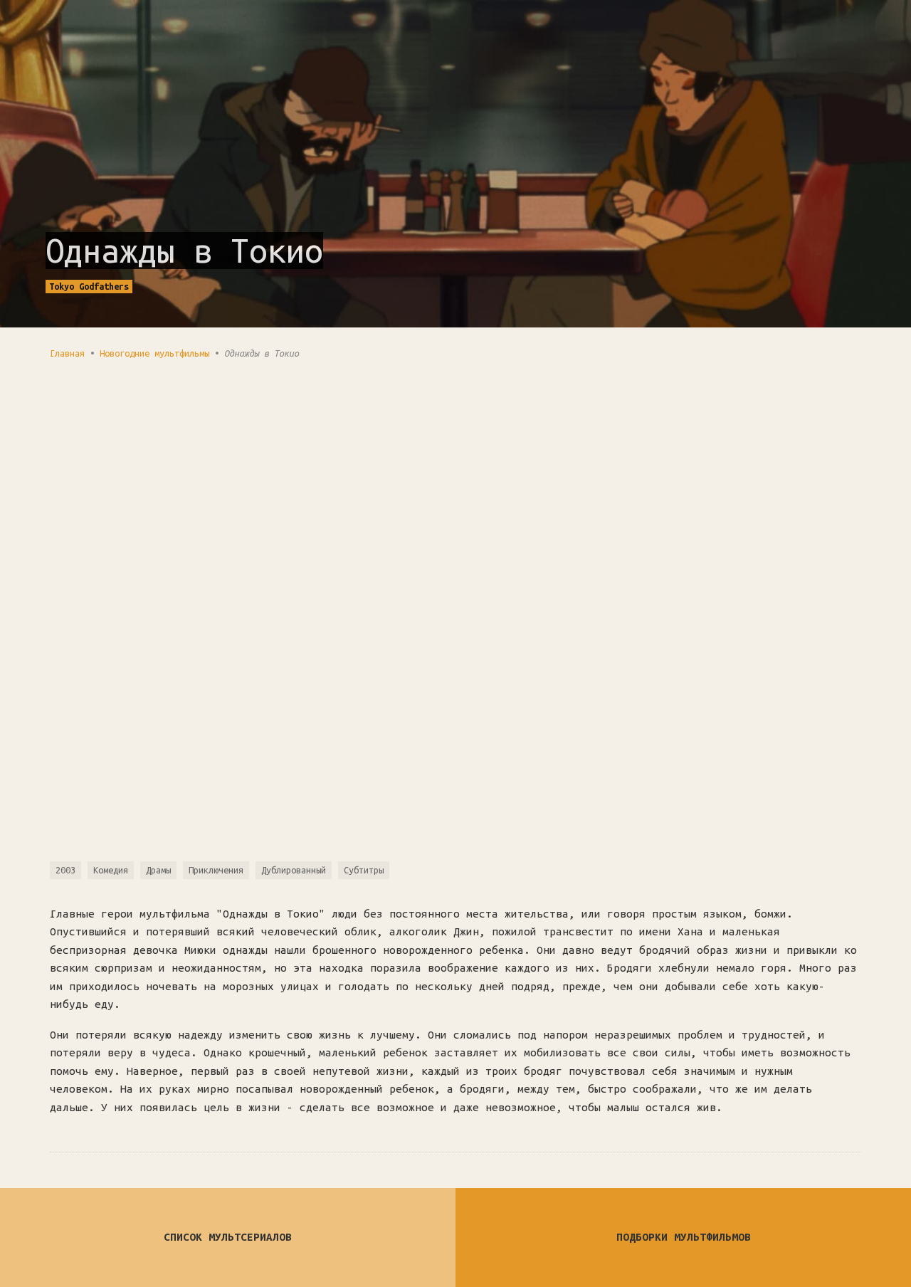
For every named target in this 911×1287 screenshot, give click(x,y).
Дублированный (293, 870)
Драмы (158, 870)
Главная (67, 353)
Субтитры (364, 870)
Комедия (110, 870)
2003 (65, 870)
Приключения (216, 870)
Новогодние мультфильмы (154, 353)
